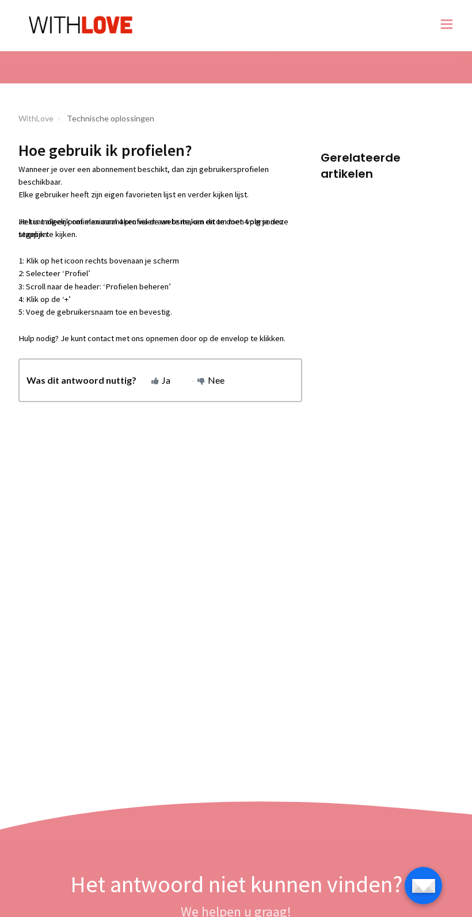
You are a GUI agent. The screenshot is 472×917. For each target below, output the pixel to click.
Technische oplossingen (110, 118)
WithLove (36, 118)
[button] (447, 26)
